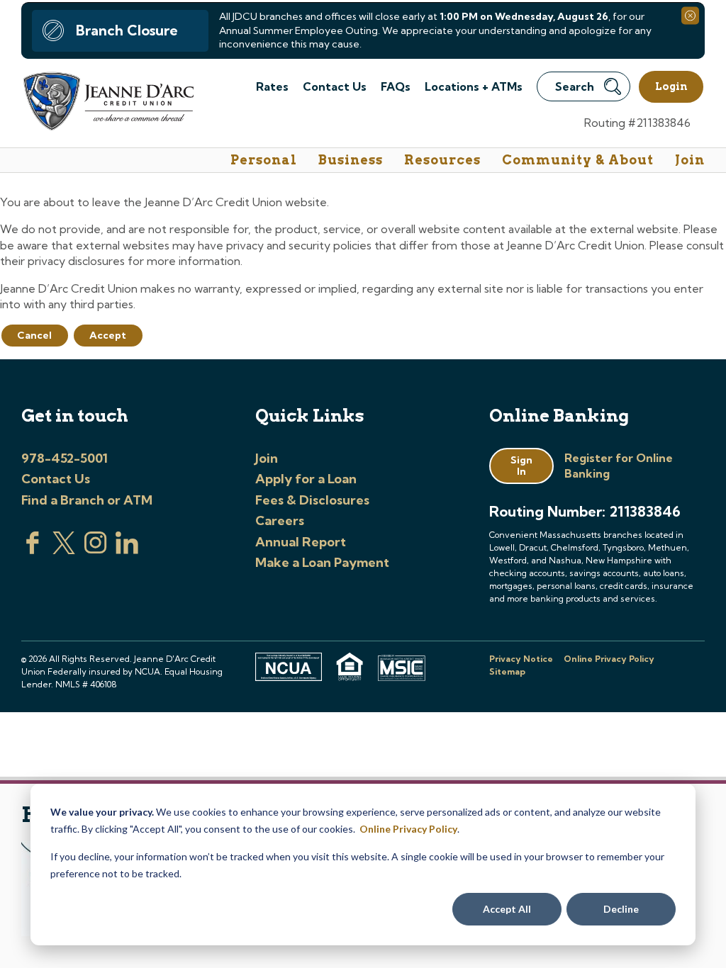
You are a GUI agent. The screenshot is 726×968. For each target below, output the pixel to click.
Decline (621, 909)
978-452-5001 (64, 458)
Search (574, 86)
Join (690, 159)
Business (350, 159)
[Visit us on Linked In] (127, 550)
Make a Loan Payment (322, 562)
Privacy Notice (521, 658)
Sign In (521, 466)
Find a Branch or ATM (86, 500)
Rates (272, 86)
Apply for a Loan (306, 479)
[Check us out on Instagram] (95, 550)
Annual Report (300, 542)
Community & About (578, 159)
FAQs (396, 86)
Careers (279, 520)
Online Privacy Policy (408, 829)
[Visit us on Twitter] (63, 550)
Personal (263, 159)
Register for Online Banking (618, 465)
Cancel (34, 335)
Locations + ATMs (474, 86)
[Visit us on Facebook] (32, 550)
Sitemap (507, 671)
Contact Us (335, 86)
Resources (442, 159)
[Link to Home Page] (107, 103)
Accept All (507, 909)
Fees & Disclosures (312, 500)
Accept (107, 335)
